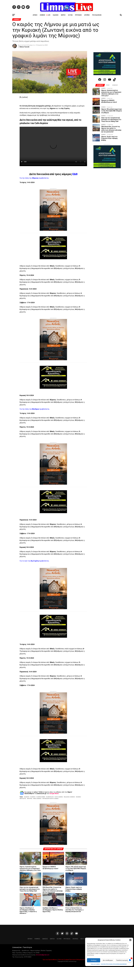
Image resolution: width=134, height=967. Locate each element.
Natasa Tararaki (24, 47)
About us (83, 914)
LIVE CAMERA (59, 786)
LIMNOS (33, 786)
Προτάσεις (78, 15)
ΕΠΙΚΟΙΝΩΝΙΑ (93, 914)
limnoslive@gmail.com (42, 930)
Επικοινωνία (87, 935)
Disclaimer (102, 914)
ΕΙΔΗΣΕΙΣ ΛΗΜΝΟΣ (69, 786)
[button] (130, 940)
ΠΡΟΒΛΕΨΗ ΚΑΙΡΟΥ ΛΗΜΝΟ (50, 787)
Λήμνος (42, 15)
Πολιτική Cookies (95, 964)
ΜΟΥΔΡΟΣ (23, 787)
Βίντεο (63, 15)
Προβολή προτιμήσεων (123, 960)
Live (49, 15)
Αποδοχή (93, 960)
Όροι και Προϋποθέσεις (50, 935)
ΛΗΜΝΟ (79, 786)
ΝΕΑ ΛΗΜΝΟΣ (37, 787)
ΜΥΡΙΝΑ (30, 787)
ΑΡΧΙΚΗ (35, 15)
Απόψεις (87, 15)
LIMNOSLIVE (50, 786)
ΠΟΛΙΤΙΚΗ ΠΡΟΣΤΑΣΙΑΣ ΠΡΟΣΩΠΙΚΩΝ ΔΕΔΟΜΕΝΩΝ (114, 964)
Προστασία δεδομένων (76, 935)
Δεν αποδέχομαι (108, 960)
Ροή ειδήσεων (96, 15)
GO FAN (70, 15)
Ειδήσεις (55, 15)
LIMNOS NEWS (41, 786)
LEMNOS (27, 786)
